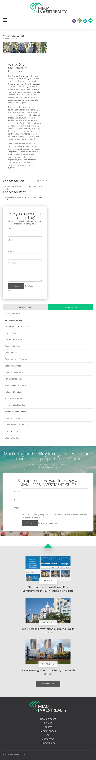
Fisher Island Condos (14, 372)
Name (10, 228)
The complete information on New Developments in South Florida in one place (48, 588)
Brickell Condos (11, 333)
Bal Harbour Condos (13, 320)
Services (48, 726)
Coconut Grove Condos (15, 339)
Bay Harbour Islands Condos (17, 326)
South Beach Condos (14, 418)
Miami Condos (48, 730)
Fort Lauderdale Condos (15, 378)
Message (12, 263)
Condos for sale (25, 307)
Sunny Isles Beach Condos (16, 424)
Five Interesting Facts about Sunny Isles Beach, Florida (48, 672)
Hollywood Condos (13, 392)
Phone (11, 251)
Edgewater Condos (13, 365)
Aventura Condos (12, 313)
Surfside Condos (12, 431)
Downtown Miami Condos (16, 359)
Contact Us (48, 738)
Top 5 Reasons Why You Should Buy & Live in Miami (48, 630)
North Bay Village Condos (15, 411)
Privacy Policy (48, 742)
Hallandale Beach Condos (16, 385)
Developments (48, 718)
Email (10, 239)
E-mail (16, 499)
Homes (48, 722)
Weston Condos (12, 438)
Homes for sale (70, 307)
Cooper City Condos (13, 346)
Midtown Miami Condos (15, 405)
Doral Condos (11, 352)
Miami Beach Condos (14, 398)
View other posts (48, 683)
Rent (48, 734)
